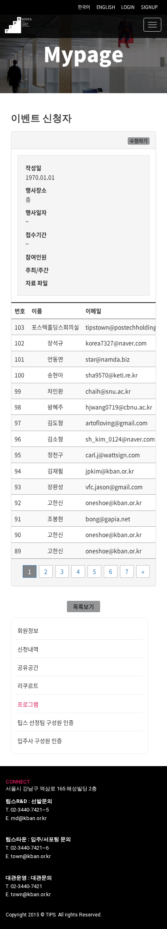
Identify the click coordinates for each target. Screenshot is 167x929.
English (105, 7)
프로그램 (28, 704)
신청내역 (28, 649)
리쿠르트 (28, 685)
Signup (149, 7)
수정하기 (139, 141)
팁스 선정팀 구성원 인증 (45, 722)
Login (128, 7)
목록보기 (83, 606)
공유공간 (28, 667)
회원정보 (28, 630)
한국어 (84, 7)
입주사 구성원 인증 (39, 741)
